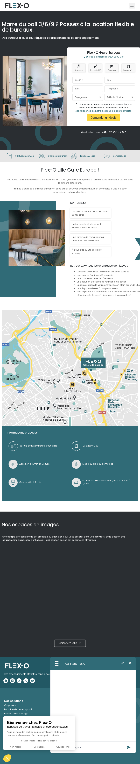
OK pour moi (63, 746)
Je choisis (39, 746)
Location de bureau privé (18, 709)
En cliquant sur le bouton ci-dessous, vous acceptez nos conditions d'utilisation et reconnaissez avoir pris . (103, 107)
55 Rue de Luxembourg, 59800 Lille (104, 56)
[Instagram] (19, 680)
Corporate (10, 705)
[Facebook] (5, 680)
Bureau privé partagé (16, 713)
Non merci (15, 746)
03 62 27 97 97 (115, 132)
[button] (7, 758)
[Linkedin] (12, 680)
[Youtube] (32, 680)
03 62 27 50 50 (90, 445)
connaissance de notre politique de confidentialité (103, 110)
